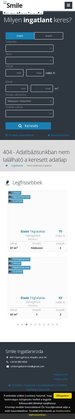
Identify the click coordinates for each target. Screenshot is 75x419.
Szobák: (60, 243)
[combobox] (29, 48)
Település (11, 41)
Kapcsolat (44, 389)
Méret (8, 81)
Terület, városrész (15, 94)
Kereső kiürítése (60, 135)
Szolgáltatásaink (46, 385)
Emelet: (36, 243)
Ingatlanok (17, 165)
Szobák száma (14, 107)
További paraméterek (21, 135)
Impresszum (61, 374)
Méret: (14, 243)
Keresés (31, 125)
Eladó (20, 35)
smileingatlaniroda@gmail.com (27, 366)
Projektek (17, 385)
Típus (8, 54)
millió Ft (60, 236)
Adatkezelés (61, 379)
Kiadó (48, 35)
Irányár (9, 66)
